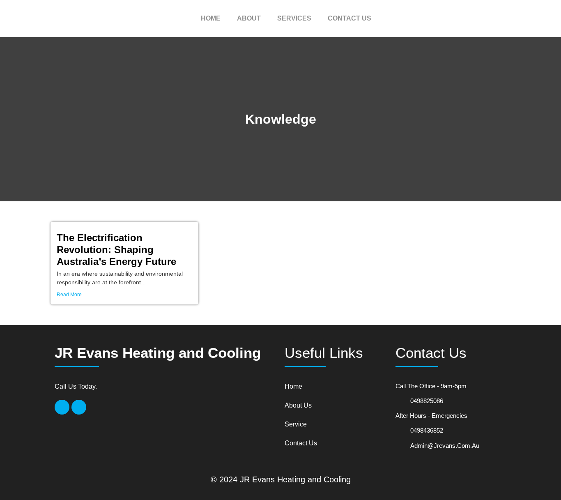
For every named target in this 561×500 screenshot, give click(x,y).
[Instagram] (78, 407)
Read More (69, 294)
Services (294, 18)
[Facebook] (62, 407)
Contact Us (349, 18)
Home (211, 18)
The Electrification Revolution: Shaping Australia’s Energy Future (116, 249)
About (249, 18)
